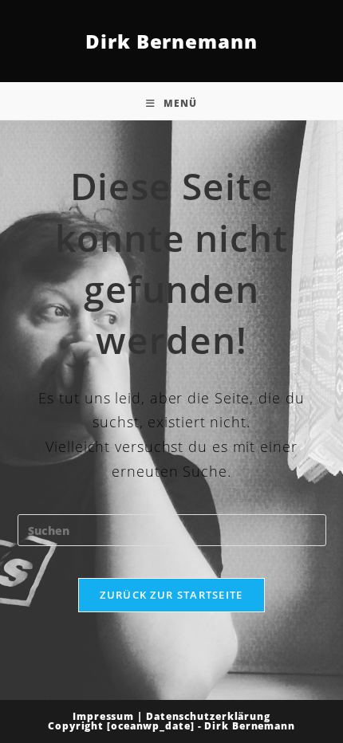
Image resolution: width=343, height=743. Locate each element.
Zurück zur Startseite (171, 595)
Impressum (103, 716)
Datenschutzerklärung (208, 716)
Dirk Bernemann (171, 41)
